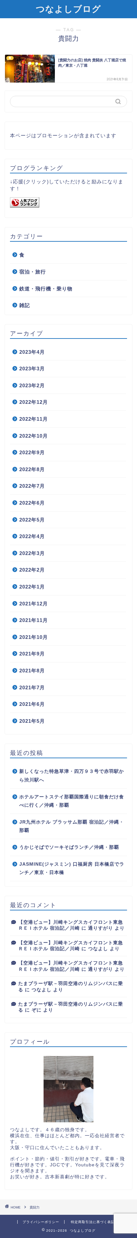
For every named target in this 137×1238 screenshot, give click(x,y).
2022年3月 (32, 553)
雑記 (24, 305)
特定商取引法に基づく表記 (93, 1222)
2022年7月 (32, 486)
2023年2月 (32, 385)
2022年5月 (32, 520)
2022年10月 (33, 436)
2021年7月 (32, 687)
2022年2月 (32, 570)
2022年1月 (32, 586)
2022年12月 (33, 402)
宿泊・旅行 (32, 272)
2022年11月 (33, 419)
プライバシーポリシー (41, 1222)
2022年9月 (32, 452)
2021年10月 (33, 637)
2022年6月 (32, 503)
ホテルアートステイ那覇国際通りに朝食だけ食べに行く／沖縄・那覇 (71, 801)
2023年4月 (32, 352)
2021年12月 (33, 603)
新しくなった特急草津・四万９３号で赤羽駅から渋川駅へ (71, 775)
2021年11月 (33, 620)
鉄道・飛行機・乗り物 (45, 288)
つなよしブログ (68, 8)
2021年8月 (32, 670)
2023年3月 (32, 368)
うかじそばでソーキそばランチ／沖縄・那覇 (69, 847)
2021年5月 (32, 721)
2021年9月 (32, 653)
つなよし (98, 948)
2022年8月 (32, 469)
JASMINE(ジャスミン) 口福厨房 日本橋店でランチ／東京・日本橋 (71, 868)
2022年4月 (32, 536)
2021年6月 (32, 704)
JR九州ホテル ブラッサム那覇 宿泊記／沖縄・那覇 (71, 826)
